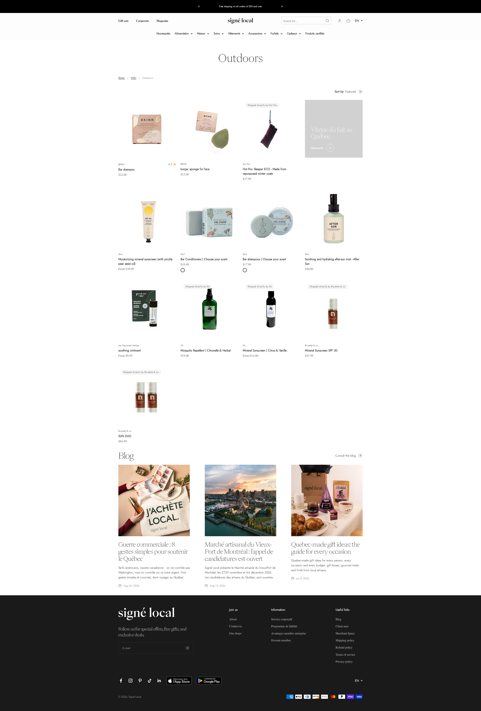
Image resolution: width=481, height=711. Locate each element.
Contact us (235, 626)
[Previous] (199, 6)
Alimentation (182, 33)
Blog (338, 619)
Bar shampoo (126, 169)
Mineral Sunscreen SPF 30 (321, 350)
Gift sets (123, 20)
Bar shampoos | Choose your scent (264, 259)
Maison (201, 33)
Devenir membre (281, 640)
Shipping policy (345, 640)
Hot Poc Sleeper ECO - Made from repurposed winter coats (264, 171)
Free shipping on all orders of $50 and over (240, 6)
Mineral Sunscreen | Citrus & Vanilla (265, 350)
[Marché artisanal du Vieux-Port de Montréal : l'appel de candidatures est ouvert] (240, 500)
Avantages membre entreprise (288, 633)
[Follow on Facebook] (120, 680)
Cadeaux (292, 33)
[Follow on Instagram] (130, 680)
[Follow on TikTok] (149, 680)
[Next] (282, 6)
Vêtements (234, 33)
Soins (217, 33)
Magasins (162, 20)
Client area (342, 626)
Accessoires (255, 33)
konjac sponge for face (195, 169)
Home (121, 78)
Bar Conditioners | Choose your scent (204, 259)
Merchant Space (345, 633)
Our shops (235, 633)
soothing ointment (129, 350)
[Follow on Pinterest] (140, 680)
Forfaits (275, 33)
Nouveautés (163, 33)
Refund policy (344, 647)
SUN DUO (124, 436)
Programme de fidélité (284, 626)
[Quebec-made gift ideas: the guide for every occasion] (327, 500)
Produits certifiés (314, 33)
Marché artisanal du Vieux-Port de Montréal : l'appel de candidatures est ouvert (239, 551)
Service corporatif (281, 619)
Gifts (133, 78)
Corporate (142, 20)
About (233, 619)
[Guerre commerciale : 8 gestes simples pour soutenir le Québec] (154, 500)
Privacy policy (344, 661)
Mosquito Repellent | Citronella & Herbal (206, 350)
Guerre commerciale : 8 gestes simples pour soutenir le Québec (153, 551)
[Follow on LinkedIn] (159, 680)
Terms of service (345, 654)
